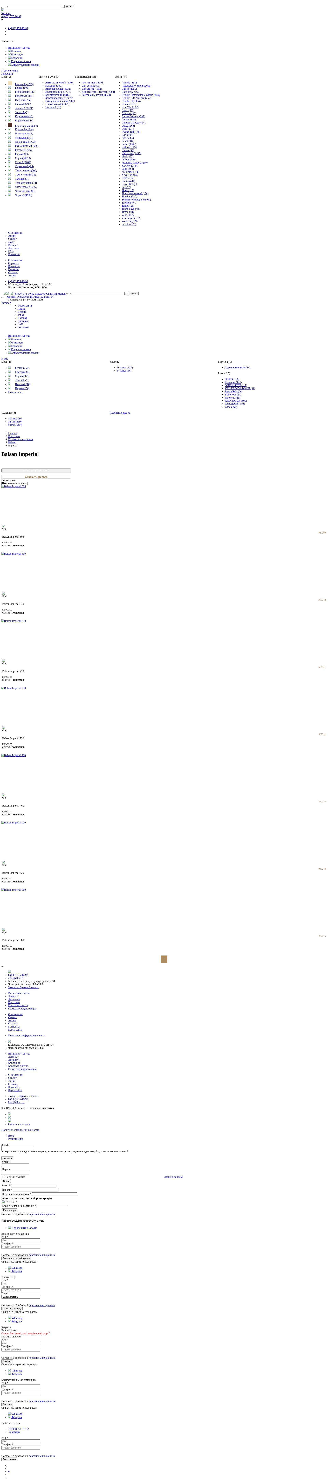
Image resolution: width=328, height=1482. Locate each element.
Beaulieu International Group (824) (141, 94)
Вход (11, 1135)
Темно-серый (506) (26, 170)
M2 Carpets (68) (130, 171)
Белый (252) (22, 367)
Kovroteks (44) (130, 165)
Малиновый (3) (24, 133)
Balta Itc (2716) (130, 91)
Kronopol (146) (233, 382)
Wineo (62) (231, 406)
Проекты (13, 269)
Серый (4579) (23, 158)
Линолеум (17, 54)
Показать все (15, 392)
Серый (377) (22, 376)
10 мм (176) (15, 418)
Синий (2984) (23, 162)
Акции (12, 235)
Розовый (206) (23, 149)
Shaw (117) (128, 190)
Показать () (36, 470)
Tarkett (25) (128, 205)
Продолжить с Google (24, 1227)
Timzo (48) (128, 211)
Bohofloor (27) (233, 394)
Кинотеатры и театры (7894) (98, 91)
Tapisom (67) (129, 202)
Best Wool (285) (130, 107)
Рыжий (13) (22, 154)
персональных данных (42, 1214)
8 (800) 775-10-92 (11, 16)
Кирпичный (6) (24, 116)
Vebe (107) (128, 214)
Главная (12, 433)
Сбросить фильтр (36, 476)
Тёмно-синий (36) (25, 174)
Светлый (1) (22, 371)
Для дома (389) (90, 85)
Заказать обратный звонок (50, 293)
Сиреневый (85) (24, 166)
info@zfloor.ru (16, 978)
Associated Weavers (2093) (136, 85)
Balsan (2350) (129, 88)
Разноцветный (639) (26, 145)
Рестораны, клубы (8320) (96, 94)
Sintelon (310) (129, 196)
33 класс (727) (125, 367)
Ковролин (17, 57)
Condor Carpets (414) (133, 122)
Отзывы (13, 272)
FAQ (11, 251)
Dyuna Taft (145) (131, 131)
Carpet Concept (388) (133, 116)
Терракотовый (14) (26, 182)
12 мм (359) (15, 421)
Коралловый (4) (24, 120)
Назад (4, 358)
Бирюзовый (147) (25, 91)
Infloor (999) (128, 159)
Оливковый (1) (23, 137)
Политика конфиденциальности (20, 1129)
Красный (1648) (24, 129)
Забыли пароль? (173, 1176)
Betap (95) (127, 110)
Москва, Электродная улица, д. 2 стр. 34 (30, 296)
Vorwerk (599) (130, 221)
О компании (15, 232)
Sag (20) (126, 187)
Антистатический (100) (59, 82)
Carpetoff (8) (129, 119)
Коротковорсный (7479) (59, 97)
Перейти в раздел (120, 412)
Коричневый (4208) (26, 126)
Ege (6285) (128, 137)
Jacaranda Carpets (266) (135, 162)
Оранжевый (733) (25, 141)
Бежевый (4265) (24, 84)
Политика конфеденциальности (26, 1035)
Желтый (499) (23, 104)
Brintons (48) (129, 113)
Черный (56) (22, 388)
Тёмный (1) (21, 178)
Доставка (13, 248)
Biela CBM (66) (233, 391)
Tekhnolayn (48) (131, 208)
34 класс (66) (124, 370)
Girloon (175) (129, 147)
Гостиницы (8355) (92, 82)
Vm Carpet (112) (131, 218)
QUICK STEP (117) (236, 385)
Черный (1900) (23, 195)
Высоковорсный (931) (58, 88)
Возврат (13, 245)
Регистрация (15, 1138)
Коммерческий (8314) (57, 94)
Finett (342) (128, 141)
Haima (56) (128, 150)
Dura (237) (128, 128)
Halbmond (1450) (131, 153)
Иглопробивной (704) (58, 91)
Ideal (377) (127, 156)
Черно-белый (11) (25, 191)
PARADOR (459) (235, 403)
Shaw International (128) (135, 193)
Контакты (14, 254)
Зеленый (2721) (24, 108)
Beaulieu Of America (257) (136, 97)
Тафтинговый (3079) (57, 104)
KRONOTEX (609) (236, 400)
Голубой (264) (23, 100)
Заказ (11, 241)
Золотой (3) (21, 112)
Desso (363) (128, 125)
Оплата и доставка (19, 1124)
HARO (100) (232, 379)
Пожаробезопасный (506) (60, 101)
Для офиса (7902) (92, 88)
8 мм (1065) (15, 424)
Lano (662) (128, 168)
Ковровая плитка (21, 61)
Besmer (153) (129, 104)
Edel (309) (127, 134)
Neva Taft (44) (130, 174)
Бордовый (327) (24, 95)
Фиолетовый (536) (26, 186)
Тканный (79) (53, 107)
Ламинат (16, 51)
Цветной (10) (22, 384)
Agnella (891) (129, 82)
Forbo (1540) (129, 144)
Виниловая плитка (19, 47)
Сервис (12, 238)
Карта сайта (15, 1029)
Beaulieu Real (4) (131, 101)
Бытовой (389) (53, 85)
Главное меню (9, 70)
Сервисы (13, 263)
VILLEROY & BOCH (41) (240, 388)
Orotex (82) (128, 178)
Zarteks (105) (129, 224)
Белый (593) (22, 87)
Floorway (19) (232, 397)
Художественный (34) (237, 367)
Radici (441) (128, 181)
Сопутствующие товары (25, 64)
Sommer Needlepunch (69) (136, 199)
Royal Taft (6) (129, 184)
